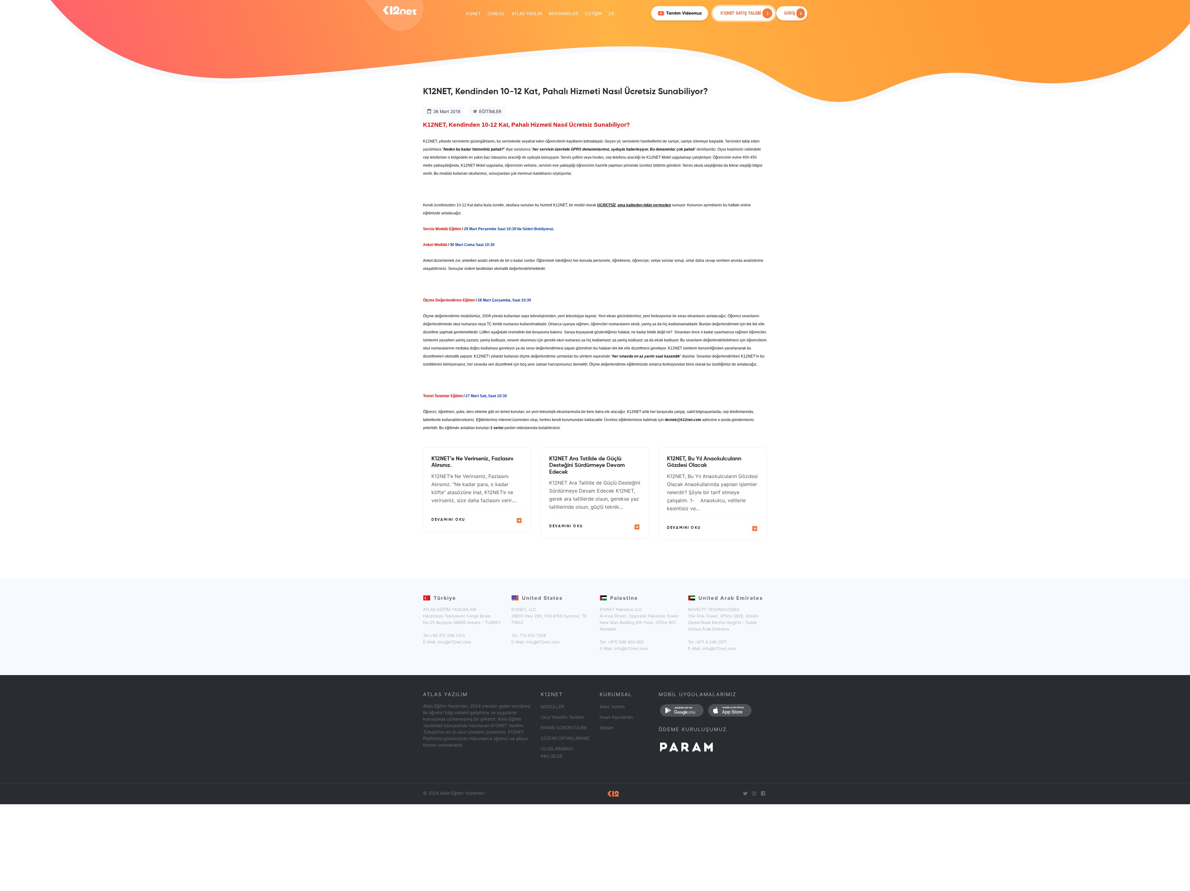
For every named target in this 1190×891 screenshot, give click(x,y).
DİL (612, 14)
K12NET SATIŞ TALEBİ (741, 13)
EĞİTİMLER (490, 111)
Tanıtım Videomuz (684, 13)
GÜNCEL (496, 14)
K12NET (473, 14)
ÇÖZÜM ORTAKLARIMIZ (565, 738)
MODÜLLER (552, 706)
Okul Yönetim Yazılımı (562, 717)
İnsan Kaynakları (616, 717)
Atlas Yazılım (612, 706)
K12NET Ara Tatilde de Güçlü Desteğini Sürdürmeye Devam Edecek (587, 465)
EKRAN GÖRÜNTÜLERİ (564, 727)
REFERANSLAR (564, 14)
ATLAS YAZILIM (527, 14)
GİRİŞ (790, 13)
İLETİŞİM (593, 14)
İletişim (607, 727)
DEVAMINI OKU (448, 520)
